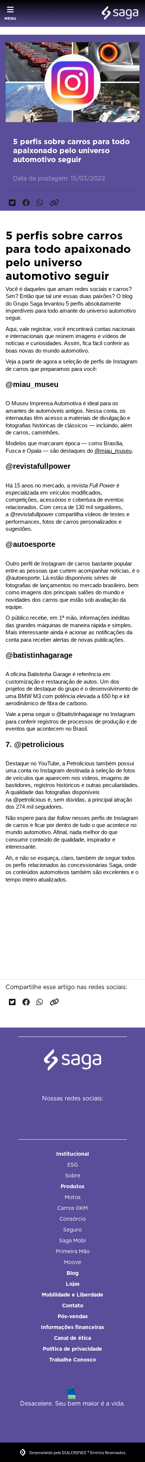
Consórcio (72, 1219)
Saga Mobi (72, 1240)
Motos (73, 1197)
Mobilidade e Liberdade (72, 1295)
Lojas (73, 1284)
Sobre (72, 1175)
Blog (72, 1273)
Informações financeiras (72, 1327)
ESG (72, 1165)
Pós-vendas (73, 1316)
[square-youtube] (85, 1113)
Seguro (72, 1230)
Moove (72, 1262)
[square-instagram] (69, 1113)
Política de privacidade (72, 1349)
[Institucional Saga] (118, 13)
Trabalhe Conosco (72, 1360)
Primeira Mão (73, 1251)
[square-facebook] (52, 1113)
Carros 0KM (72, 1208)
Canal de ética (72, 1338)
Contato (72, 1305)
